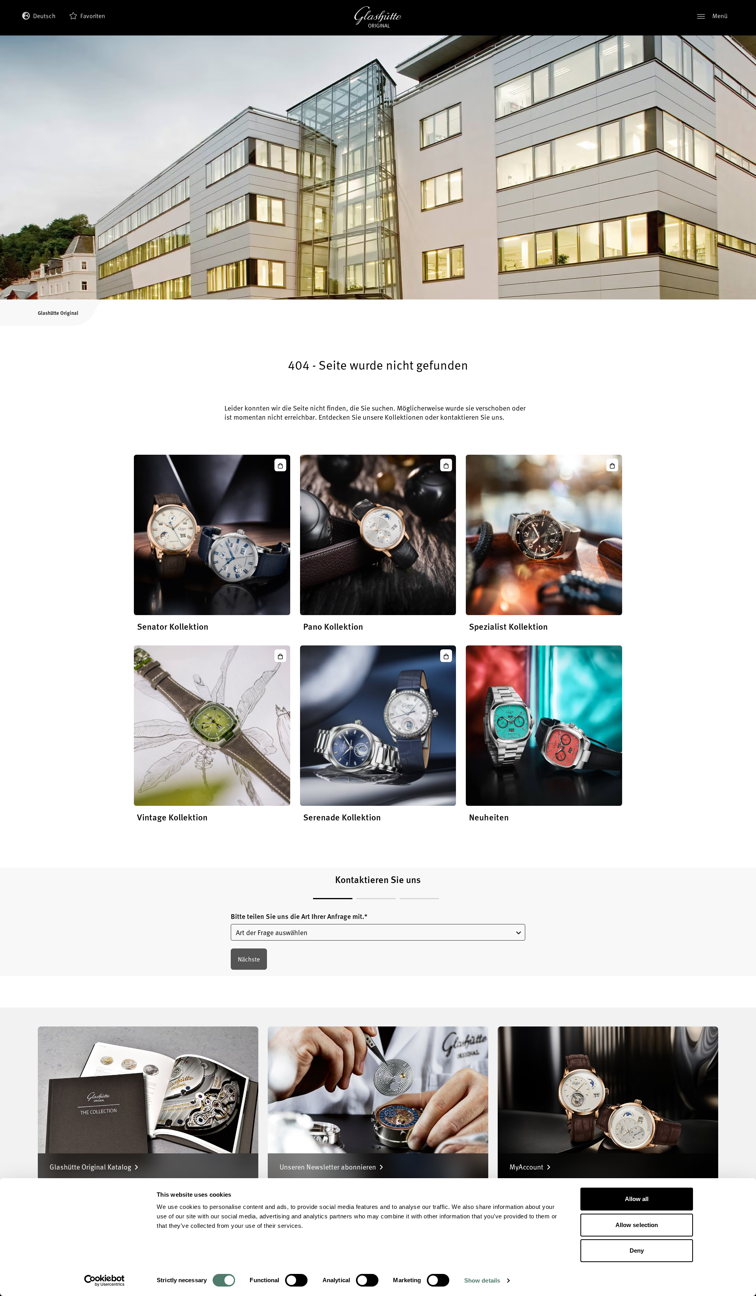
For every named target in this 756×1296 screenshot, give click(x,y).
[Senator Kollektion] (212, 535)
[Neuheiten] (544, 725)
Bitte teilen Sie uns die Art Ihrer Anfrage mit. (299, 916)
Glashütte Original (58, 312)
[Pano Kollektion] (378, 535)
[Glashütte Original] (378, 17)
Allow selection (636, 1225)
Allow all (637, 1199)
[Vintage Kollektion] (212, 725)
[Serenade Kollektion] (378, 725)
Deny (637, 1250)
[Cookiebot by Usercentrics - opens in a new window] (104, 1281)
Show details (482, 1280)
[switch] (296, 1280)
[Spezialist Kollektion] (544, 535)
